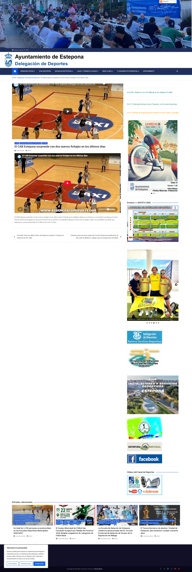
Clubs (16, 143)
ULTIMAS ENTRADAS (19, 523)
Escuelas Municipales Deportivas (24, 518)
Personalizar (12, 563)
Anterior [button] (129, 155)
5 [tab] (156, 322)
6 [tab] (158, 322)
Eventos (89, 520)
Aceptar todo (39, 563)
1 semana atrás (20, 536)
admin (29, 150)
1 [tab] (151, 193)
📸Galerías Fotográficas (127, 71)
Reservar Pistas (26, 71)
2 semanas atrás (63, 538)
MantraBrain (98, 569)
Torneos (65, 523)
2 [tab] (153, 193)
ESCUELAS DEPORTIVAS (63, 71)
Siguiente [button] (176, 155)
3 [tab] (151, 322)
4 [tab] (153, 322)
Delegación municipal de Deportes (30, 143)
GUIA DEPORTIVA (45, 71)
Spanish (165, 1)
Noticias (44, 143)
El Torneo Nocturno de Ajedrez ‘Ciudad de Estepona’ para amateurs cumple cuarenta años (159, 530)
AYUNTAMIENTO (148, 71)
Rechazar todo (26, 563)
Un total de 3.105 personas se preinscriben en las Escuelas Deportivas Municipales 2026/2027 (32, 530)
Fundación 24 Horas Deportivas (23, 520)
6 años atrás (20, 150)
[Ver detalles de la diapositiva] (152, 155)
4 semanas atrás (105, 538)
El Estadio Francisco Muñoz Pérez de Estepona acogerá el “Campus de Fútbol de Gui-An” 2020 (40, 236)
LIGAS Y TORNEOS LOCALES (87, 71)
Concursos (59, 520)
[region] (26, 556)
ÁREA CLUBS (106, 71)
